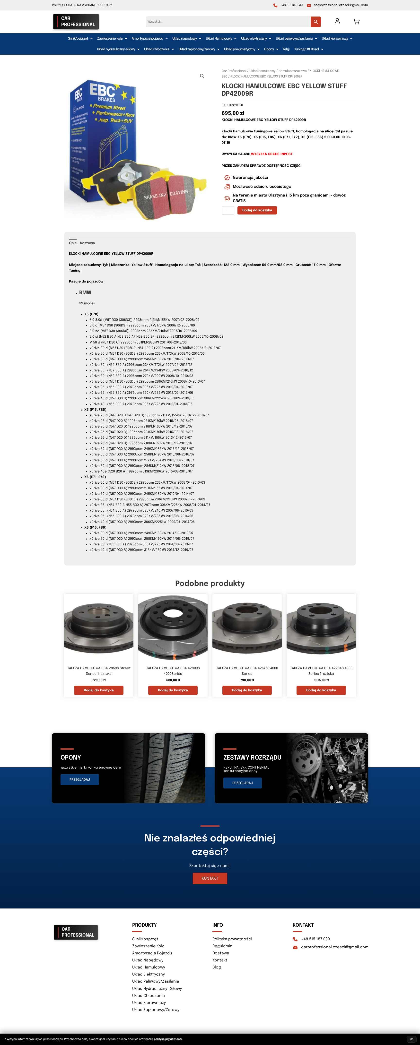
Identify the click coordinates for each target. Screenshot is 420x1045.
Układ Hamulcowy (219, 38)
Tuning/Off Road (306, 49)
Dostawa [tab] (87, 243)
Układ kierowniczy (335, 38)
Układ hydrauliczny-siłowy (116, 49)
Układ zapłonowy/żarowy (197, 49)
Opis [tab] (73, 243)
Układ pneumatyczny (239, 49)
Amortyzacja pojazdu (147, 38)
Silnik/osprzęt (78, 38)
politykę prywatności (168, 1039)
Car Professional (234, 71)
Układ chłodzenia (156, 49)
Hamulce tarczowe (293, 71)
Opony (269, 49)
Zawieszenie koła (109, 38)
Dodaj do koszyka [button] (99, 690)
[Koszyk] (356, 21)
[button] (80, 38)
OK (411, 1039)
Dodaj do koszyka (257, 210)
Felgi (286, 49)
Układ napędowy (184, 38)
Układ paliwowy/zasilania (294, 38)
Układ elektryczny (254, 38)
